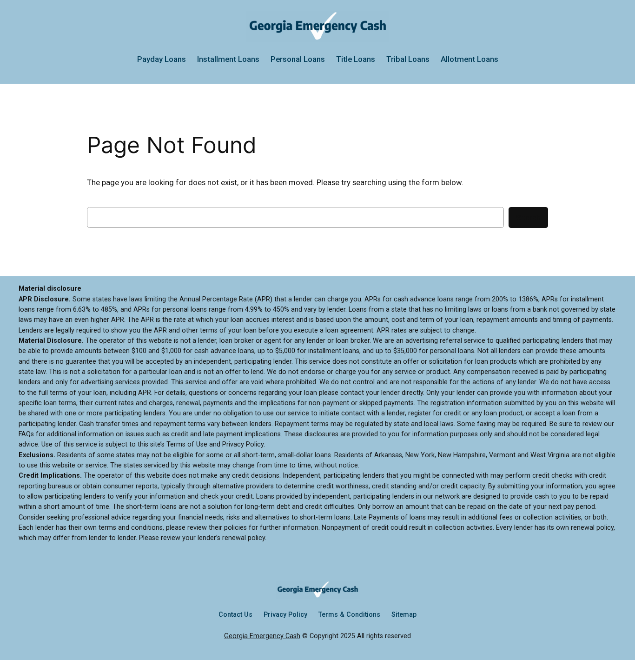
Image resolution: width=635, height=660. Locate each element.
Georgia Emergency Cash (262, 636)
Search (528, 217)
